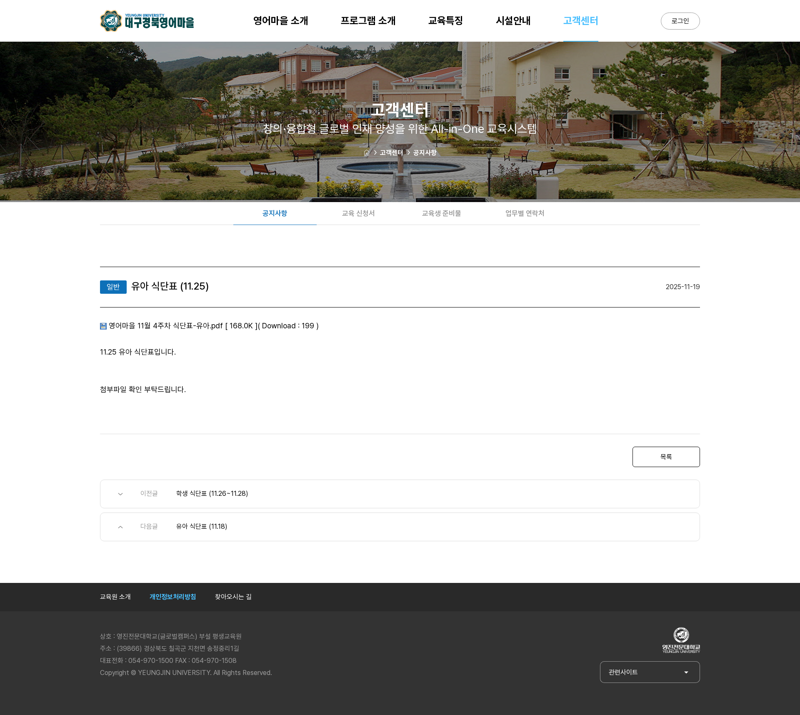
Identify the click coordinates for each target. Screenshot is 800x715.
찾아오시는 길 (233, 597)
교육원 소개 (115, 597)
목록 (666, 457)
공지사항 (425, 153)
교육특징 (445, 21)
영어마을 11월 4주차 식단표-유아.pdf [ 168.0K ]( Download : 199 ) (214, 325)
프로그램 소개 (368, 21)
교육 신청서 (358, 213)
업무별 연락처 (525, 213)
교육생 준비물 (441, 213)
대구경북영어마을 (147, 21)
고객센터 (580, 21)
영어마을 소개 (280, 21)
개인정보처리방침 (173, 597)
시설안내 (513, 21)
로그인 (680, 21)
